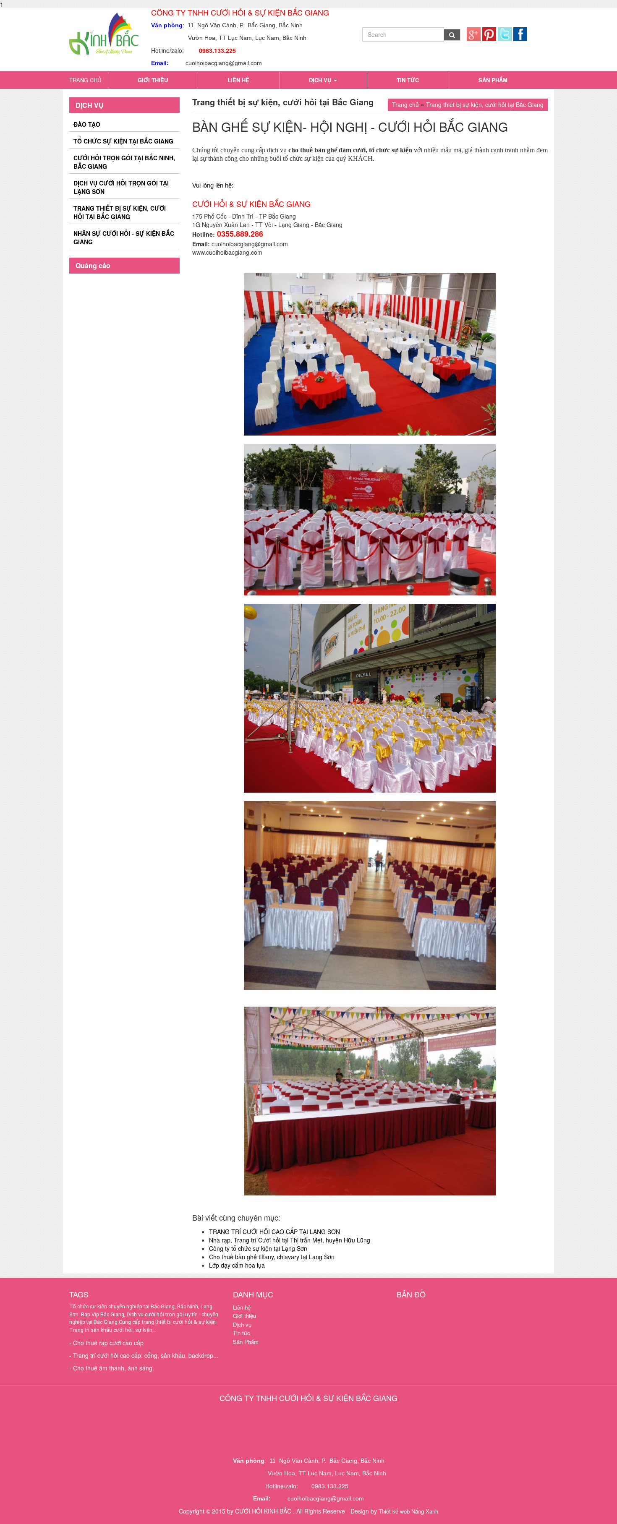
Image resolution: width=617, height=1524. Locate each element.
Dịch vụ (321, 80)
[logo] (104, 30)
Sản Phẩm (492, 80)
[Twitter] (505, 30)
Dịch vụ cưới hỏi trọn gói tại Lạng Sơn (121, 187)
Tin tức (408, 80)
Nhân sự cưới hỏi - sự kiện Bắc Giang (123, 237)
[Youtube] (489, 30)
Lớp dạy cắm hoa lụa (237, 1265)
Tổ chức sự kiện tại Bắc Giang (123, 141)
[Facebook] (520, 30)
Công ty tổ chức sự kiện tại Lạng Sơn (258, 1248)
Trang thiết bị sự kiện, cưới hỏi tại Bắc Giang (119, 212)
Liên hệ (238, 80)
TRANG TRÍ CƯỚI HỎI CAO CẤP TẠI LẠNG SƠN (274, 1231)
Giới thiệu (153, 80)
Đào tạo (86, 124)
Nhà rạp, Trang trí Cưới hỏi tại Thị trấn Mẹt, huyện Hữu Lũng (289, 1240)
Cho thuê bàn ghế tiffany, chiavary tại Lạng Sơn (272, 1257)
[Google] (474, 30)
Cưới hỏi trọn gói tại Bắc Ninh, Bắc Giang (124, 162)
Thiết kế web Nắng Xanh (408, 1511)
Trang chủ (85, 80)
